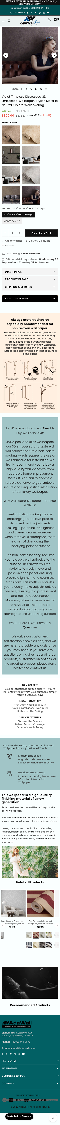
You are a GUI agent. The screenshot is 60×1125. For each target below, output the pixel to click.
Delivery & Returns (39, 240)
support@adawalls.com (22, 1048)
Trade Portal (18, 12)
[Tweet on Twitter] (27, 89)
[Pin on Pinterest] (31, 89)
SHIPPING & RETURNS (18, 287)
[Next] (54, 55)
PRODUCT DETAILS (16, 279)
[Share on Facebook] (22, 89)
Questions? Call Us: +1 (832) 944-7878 (30, 8)
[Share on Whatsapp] (41, 89)
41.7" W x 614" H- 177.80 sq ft (18, 214)
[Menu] (3, 20)
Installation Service (19, 1116)
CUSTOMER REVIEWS (17, 298)
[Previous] (5, 55)
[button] (55, 21)
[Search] (9, 20)
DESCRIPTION (13, 271)
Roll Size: (23, 208)
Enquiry (9, 245)
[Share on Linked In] (36, 89)
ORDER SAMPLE (12, 221)
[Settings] (49, 21)
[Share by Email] (46, 89)
